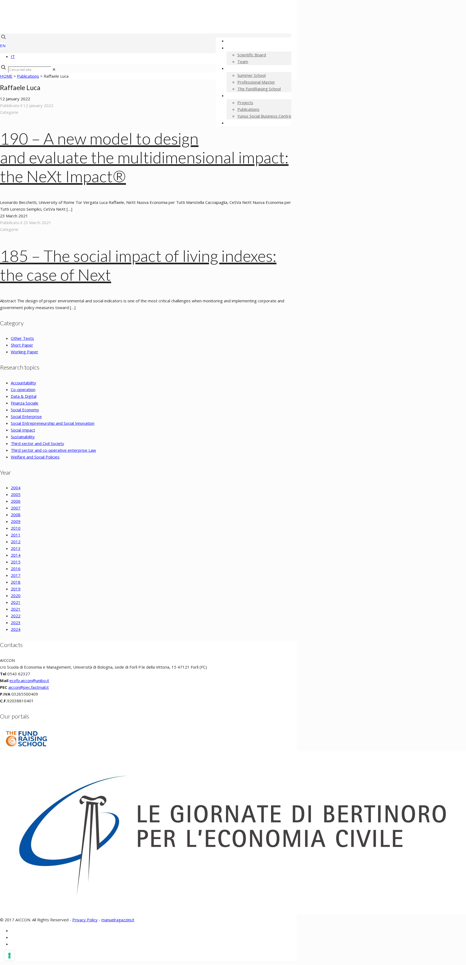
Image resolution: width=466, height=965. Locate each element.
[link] (54, 69)
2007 (15, 508)
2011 (15, 535)
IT (13, 56)
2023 (15, 622)
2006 (15, 501)
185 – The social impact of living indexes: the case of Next (138, 265)
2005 (15, 494)
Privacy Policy (85, 919)
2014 (15, 555)
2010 (15, 528)
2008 (15, 514)
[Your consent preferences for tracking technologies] (9, 955)
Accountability (23, 382)
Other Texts (22, 338)
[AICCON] (135, 25)
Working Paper (24, 351)
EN (2, 45)
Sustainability (23, 436)
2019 (15, 588)
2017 (15, 575)
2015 (15, 561)
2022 (15, 615)
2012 (15, 541)
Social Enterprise (26, 416)
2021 (15, 602)
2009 (15, 521)
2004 (15, 487)
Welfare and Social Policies (35, 457)
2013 (15, 548)
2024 (15, 629)
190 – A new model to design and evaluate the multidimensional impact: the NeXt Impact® (144, 157)
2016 (15, 568)
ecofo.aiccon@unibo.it (29, 680)
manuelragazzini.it (117, 919)
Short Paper (22, 345)
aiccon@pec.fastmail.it (28, 687)
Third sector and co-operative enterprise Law (53, 450)
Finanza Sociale (24, 403)
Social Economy (25, 409)
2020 (15, 595)
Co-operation (23, 389)
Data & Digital (23, 396)
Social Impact (23, 430)
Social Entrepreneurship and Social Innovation (52, 423)
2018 (15, 582)
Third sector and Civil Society (37, 443)
